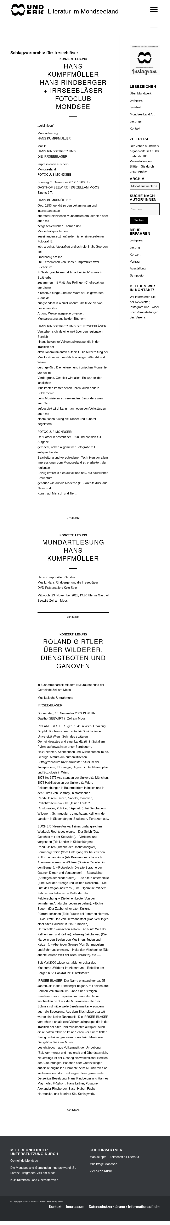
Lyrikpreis (136, 100)
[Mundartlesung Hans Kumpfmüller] (18, 542)
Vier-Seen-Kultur (101, 1171)
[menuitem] (154, 9)
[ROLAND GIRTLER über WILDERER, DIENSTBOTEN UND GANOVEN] (18, 641)
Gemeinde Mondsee (24, 1160)
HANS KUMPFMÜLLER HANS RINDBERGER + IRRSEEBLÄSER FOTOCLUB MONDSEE (73, 86)
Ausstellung (138, 268)
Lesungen (136, 121)
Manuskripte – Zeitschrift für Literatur (114, 1157)
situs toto (76, 1218)
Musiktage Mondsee (103, 1164)
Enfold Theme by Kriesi (51, 1201)
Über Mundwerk (141, 93)
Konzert (66, 59)
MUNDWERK (31, 1201)
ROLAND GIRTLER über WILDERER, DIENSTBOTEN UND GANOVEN (73, 653)
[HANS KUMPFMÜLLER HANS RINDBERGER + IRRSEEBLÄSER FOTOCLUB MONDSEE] (18, 66)
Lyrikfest (135, 107)
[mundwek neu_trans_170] (28, 9)
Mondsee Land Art (142, 114)
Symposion (137, 275)
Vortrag (135, 261)
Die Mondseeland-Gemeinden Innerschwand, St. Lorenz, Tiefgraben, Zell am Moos (43, 1170)
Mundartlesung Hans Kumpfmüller (73, 550)
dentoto (85, 1218)
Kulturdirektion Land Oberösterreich (34, 1180)
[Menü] (154, 9)
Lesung (81, 59)
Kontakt (135, 128)
